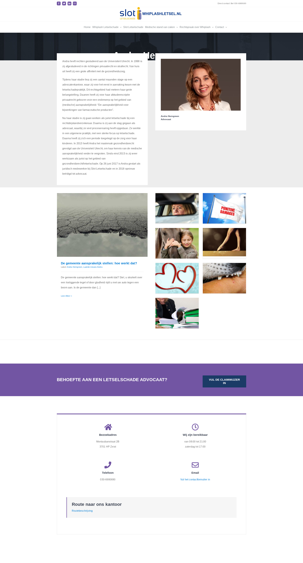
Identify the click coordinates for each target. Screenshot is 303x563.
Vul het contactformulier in (195, 479)
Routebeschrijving (82, 510)
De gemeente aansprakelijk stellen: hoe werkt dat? (99, 263)
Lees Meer (65, 296)
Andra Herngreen (74, 267)
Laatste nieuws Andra (92, 267)
